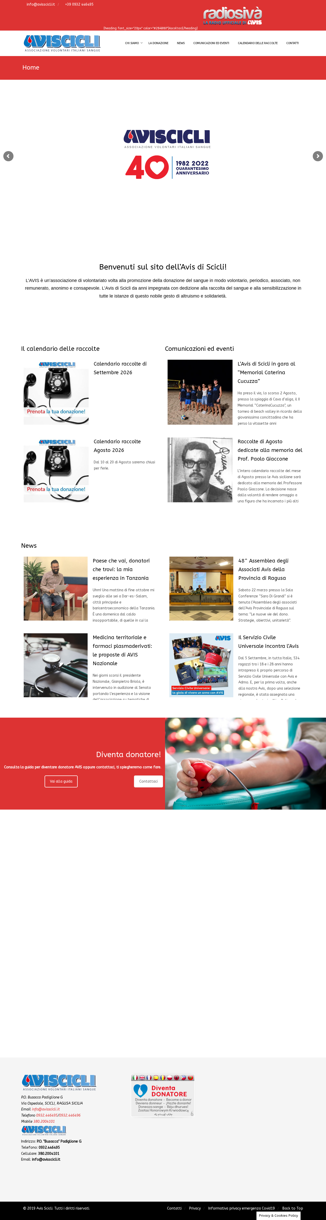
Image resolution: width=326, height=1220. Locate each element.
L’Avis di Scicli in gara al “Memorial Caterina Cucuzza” (266, 372)
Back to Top (292, 1208)
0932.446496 (69, 1115)
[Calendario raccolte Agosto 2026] (56, 469)
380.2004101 (44, 1121)
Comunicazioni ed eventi (211, 43)
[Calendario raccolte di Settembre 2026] (56, 392)
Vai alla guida (61, 781)
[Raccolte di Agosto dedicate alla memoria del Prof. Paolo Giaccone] (200, 469)
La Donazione (158, 43)
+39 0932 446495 (78, 4)
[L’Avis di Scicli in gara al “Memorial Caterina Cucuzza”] (200, 392)
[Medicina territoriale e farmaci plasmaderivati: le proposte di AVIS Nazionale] (56, 665)
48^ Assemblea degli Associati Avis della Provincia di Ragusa (263, 569)
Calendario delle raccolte (258, 43)
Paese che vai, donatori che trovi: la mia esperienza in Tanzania (121, 569)
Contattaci (148, 781)
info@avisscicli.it (40, 4)
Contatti (292, 43)
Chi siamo (132, 43)
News (181, 43)
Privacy (195, 1208)
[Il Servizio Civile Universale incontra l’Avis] (201, 665)
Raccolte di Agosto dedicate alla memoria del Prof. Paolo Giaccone (270, 450)
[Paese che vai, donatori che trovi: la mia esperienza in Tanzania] (56, 589)
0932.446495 (47, 1115)
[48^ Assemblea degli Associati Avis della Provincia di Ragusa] (201, 589)
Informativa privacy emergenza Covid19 (241, 1208)
